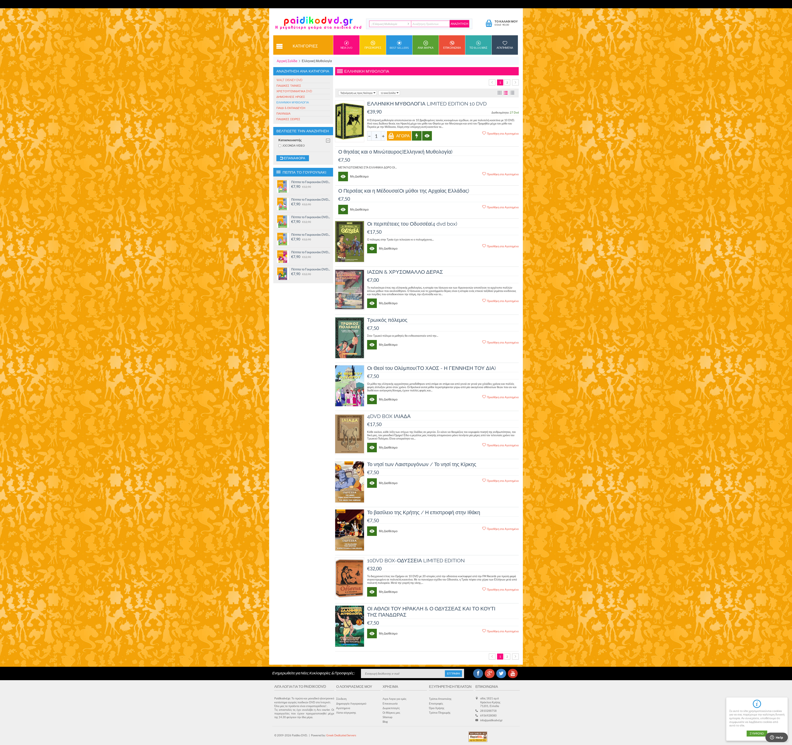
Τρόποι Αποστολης (440, 698)
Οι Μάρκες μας (391, 712)
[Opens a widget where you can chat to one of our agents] (776, 738)
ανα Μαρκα (426, 47)
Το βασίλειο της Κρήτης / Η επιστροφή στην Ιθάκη (423, 512)
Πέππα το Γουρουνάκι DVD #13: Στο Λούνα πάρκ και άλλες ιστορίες (310, 234)
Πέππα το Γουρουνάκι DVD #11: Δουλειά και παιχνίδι (310, 269)
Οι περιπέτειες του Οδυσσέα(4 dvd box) (412, 224)
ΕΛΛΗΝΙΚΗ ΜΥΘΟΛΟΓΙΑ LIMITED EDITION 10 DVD (427, 104)
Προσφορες (372, 47)
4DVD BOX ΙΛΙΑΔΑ (389, 416)
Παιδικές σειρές (288, 119)
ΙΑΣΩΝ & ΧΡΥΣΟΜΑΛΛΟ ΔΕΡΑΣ (405, 272)
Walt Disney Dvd (289, 80)
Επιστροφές (436, 703)
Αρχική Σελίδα (287, 61)
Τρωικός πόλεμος (387, 320)
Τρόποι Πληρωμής (439, 712)
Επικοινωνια (452, 47)
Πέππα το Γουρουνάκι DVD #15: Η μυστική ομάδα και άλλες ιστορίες (310, 199)
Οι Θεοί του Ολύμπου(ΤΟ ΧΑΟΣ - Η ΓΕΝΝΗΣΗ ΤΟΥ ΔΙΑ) (431, 368)
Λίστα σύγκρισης (346, 712)
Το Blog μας (478, 47)
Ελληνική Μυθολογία (292, 102)
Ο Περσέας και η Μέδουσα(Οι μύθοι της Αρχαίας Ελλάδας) (403, 191)
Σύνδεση (341, 698)
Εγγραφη (453, 673)
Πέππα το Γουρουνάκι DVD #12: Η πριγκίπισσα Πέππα (310, 252)
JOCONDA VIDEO (293, 145)
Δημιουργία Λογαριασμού (351, 703)
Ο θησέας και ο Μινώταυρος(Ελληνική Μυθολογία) (395, 152)
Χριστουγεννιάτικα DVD (294, 91)
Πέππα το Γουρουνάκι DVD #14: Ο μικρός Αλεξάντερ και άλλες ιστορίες (310, 217)
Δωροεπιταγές (391, 708)
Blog (385, 721)
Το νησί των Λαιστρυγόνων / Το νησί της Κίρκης (421, 464)
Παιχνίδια (283, 113)
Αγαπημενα (505, 47)
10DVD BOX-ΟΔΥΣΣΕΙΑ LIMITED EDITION (416, 560)
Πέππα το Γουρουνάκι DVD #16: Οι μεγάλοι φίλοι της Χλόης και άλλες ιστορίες (310, 182)
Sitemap (387, 717)
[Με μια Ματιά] (427, 136)
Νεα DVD (346, 47)
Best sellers (399, 47)
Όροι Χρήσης (436, 708)
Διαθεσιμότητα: (500, 112)
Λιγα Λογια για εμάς (394, 698)
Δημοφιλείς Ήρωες (290, 96)
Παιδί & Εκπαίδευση (290, 108)
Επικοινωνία (390, 703)
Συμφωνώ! (757, 733)
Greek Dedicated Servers (341, 735)
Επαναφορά (294, 158)
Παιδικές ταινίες (288, 85)
